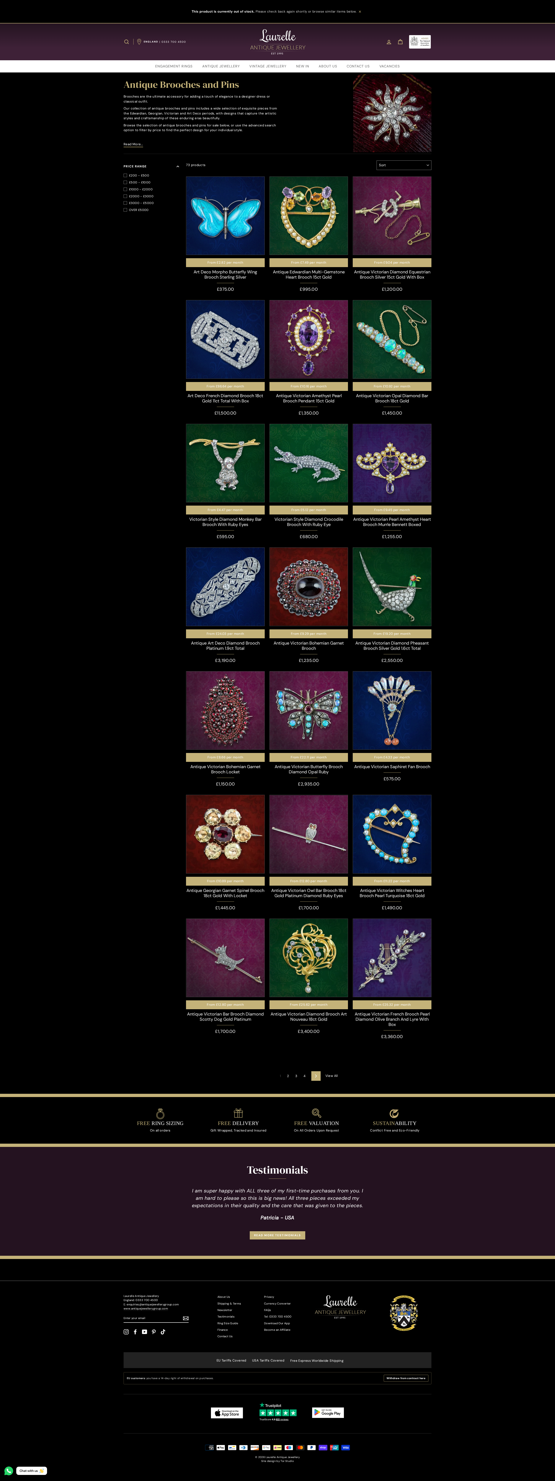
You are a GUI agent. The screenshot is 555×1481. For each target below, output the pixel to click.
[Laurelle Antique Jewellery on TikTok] (163, 1331)
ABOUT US (328, 66)
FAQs (267, 1310)
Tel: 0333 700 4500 (278, 1316)
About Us (223, 1297)
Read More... (133, 144)
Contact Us (225, 1336)
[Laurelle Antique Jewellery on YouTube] (144, 1331)
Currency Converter (277, 1303)
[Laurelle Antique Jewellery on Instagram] (126, 1331)
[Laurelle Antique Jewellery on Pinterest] (153, 1331)
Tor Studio (287, 1461)
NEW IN (302, 66)
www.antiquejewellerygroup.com (146, 1308)
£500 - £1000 (140, 182)
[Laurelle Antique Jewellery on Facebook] (135, 1331)
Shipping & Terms (229, 1303)
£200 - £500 (139, 175)
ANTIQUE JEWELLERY (221, 66)
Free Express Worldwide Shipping (317, 1361)
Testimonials (226, 1316)
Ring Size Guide (227, 1323)
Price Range (135, 166)
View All (331, 1076)
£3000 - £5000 (141, 203)
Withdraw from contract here (406, 1378)
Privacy (269, 1297)
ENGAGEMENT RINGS (174, 66)
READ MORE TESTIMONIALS (277, 1235)
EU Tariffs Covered (231, 1360)
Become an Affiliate (277, 1330)
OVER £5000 (139, 210)
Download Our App (277, 1323)
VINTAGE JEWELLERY (267, 66)
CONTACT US (358, 66)
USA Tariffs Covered (268, 1360)
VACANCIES (389, 66)
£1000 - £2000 (141, 189)
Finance (222, 1330)
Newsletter (224, 1310)
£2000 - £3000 (141, 196)
